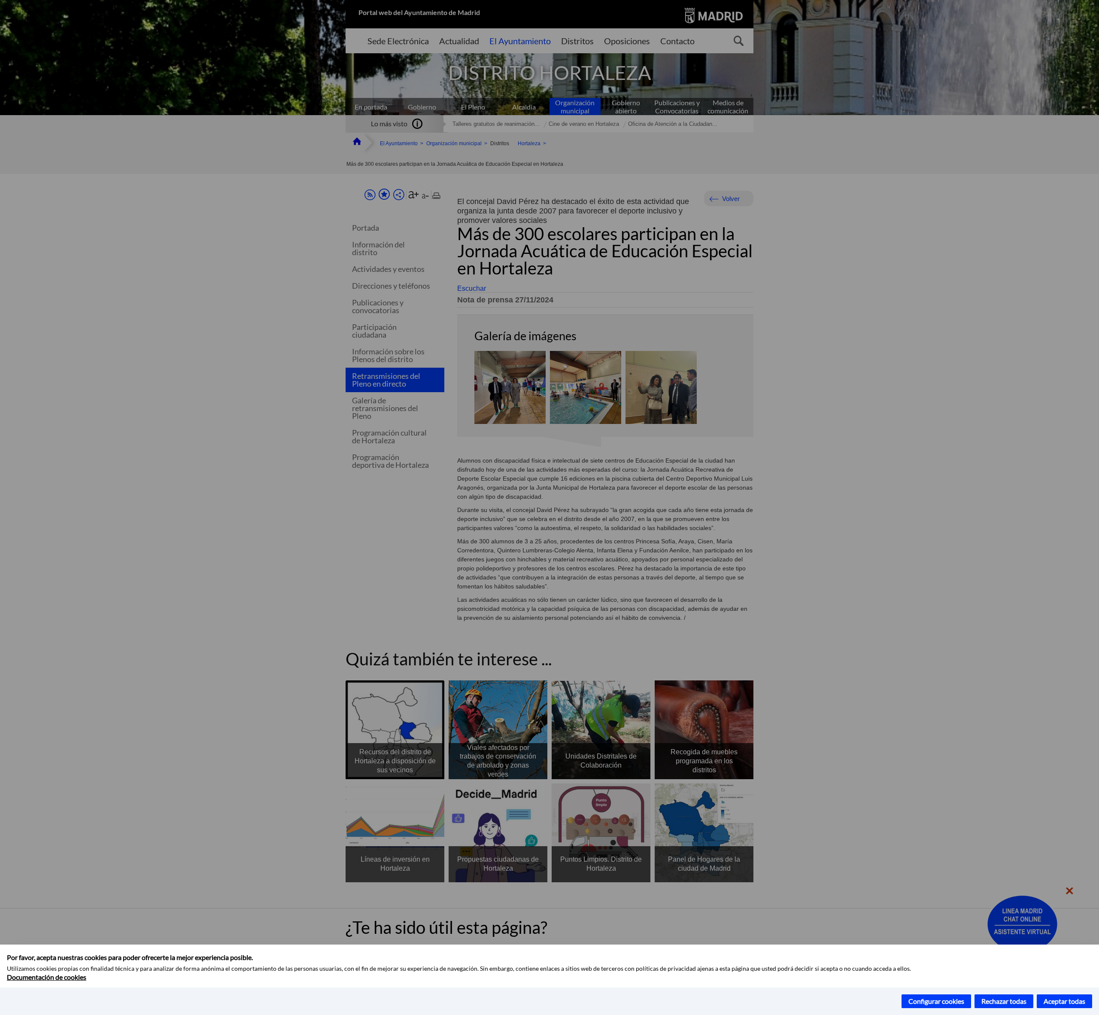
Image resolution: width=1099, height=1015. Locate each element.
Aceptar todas (1064, 1001)
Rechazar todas (1003, 1001)
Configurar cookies (936, 1001)
